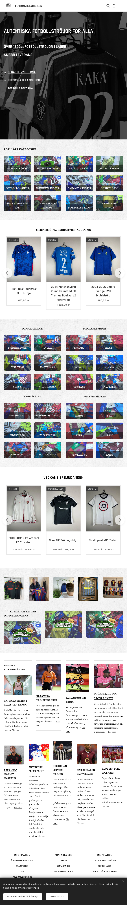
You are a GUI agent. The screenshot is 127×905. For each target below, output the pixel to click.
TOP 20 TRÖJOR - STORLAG (105, 871)
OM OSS (63, 860)
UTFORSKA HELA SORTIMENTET (27, 80)
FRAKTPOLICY (22, 866)
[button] (108, 6)
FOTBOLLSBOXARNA (20, 88)
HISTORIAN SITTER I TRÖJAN (60, 769)
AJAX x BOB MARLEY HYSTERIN (10, 774)
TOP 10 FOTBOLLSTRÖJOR (105, 860)
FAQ (22, 871)
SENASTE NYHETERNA (22, 72)
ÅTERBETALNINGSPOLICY (22, 860)
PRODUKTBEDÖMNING (22, 877)
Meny (120, 6)
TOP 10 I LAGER (105, 866)
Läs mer (16, 730)
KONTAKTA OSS (63, 866)
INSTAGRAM (59, 871)
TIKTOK (70, 871)
